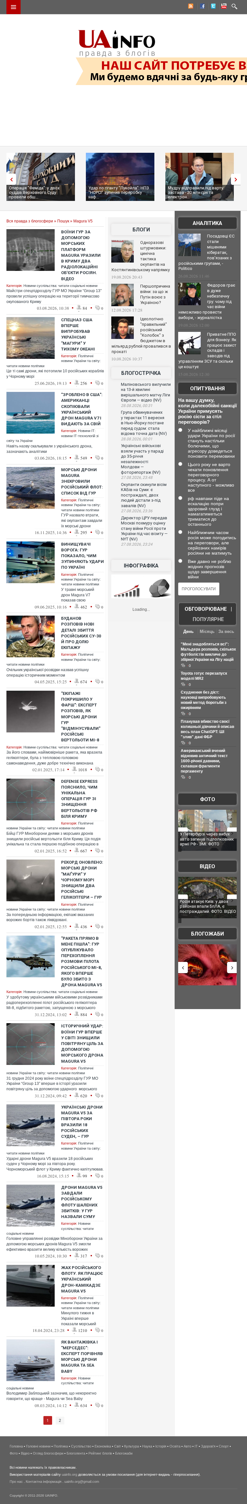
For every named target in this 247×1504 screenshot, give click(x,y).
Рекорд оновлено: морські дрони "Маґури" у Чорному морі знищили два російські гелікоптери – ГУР (82, 880)
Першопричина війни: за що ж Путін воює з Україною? (155, 294)
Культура (131, 1446)
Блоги (141, 230)
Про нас (16, 1481)
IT (196, 1446)
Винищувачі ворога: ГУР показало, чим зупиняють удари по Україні (82, 556)
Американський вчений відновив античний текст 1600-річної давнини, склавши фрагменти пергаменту (204, 761)
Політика (61, 1446)
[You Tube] (222, 7)
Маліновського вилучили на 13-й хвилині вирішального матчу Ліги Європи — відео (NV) (146, 392)
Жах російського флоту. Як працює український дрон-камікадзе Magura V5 (82, 1279)
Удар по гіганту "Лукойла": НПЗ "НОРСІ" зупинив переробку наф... (118, 192)
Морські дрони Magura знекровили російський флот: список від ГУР (82, 481)
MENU (13, 7)
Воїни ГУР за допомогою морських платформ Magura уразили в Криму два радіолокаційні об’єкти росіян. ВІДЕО (81, 255)
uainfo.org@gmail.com (81, 1481)
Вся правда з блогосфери (29, 221)
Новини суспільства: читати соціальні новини (60, 286)
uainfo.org (69, 1474)
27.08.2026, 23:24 (136, 544)
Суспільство (81, 1446)
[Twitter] (211, 7)
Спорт (224, 1446)
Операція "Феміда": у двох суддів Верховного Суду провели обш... (34, 192)
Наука (147, 1446)
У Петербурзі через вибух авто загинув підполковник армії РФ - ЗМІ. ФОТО (207, 839)
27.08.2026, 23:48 (136, 477)
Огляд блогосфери (48, 1453)
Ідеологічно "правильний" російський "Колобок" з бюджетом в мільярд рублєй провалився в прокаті (141, 335)
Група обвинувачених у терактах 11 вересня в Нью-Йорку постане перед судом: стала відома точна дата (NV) (144, 423)
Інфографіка (141, 566)
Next (237, 179)
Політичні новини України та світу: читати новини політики (81, 505)
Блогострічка (141, 373)
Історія (160, 1446)
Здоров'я (208, 1446)
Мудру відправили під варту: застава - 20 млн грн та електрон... (196, 192)
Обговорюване (206, 609)
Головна (16, 1446)
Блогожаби (207, 934)
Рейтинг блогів (100, 1453)
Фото (207, 799)
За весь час (226, 632)
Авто (187, 1446)
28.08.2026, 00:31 (136, 405)
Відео (207, 866)
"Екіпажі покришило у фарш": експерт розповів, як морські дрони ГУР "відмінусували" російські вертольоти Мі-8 (80, 717)
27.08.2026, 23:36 (136, 511)
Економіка (103, 1446)
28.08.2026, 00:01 (136, 439)
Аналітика (207, 223)
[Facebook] (201, 7)
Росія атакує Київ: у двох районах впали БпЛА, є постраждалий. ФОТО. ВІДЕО (208, 906)
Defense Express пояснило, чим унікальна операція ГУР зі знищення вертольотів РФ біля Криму (79, 799)
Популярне (208, 619)
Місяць (207, 631)
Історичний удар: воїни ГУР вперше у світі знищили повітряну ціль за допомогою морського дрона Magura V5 (82, 1043)
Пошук (63, 221)
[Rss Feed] (190, 7)
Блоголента (76, 1453)
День (188, 631)
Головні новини (38, 1446)
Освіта (174, 1446)
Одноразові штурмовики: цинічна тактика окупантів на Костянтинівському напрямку (141, 256)
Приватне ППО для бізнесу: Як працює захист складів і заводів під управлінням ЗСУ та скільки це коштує (207, 350)
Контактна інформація (43, 1481)
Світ (117, 1446)
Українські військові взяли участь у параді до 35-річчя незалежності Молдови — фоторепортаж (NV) (142, 459)
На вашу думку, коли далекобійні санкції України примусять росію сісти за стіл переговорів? (207, 411)
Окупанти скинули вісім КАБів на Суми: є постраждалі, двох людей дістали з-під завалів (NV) (144, 495)
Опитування (207, 388)
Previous (9, 179)
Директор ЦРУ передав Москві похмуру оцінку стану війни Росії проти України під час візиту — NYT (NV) (144, 528)
